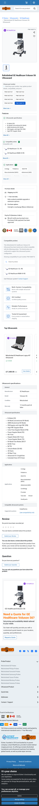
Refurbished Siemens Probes (10, 683)
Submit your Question (10, 565)
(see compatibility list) (27, 512)
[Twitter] (28, 651)
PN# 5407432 (20, 92)
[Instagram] (36, 651)
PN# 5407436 (8, 99)
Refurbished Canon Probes (10, 677)
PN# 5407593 (8, 103)
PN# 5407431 (8, 92)
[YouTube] (24, 651)
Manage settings (19, 799)
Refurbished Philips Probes (10, 668)
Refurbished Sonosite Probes (10, 671)
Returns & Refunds (19, 765)
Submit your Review (10, 536)
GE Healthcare (24, 18)
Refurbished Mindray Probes (10, 680)
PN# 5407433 (8, 95)
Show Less (6, 108)
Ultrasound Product (7, 687)
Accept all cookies (19, 803)
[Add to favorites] (34, 36)
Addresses (4, 697)
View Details (26, 371)
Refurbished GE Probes (8, 666)
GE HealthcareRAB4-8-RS (15, 153)
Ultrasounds (14, 18)
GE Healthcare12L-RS (14, 148)
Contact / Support (7, 702)
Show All (5, 135)
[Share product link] (34, 32)
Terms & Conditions (25, 761)
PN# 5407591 (20, 99)
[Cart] (26, 3)
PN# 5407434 (20, 95)
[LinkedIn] (32, 651)
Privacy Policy (11, 761)
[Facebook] (20, 651)
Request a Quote (10, 637)
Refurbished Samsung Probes (10, 674)
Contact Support (23, 279)
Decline (19, 796)
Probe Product (6, 661)
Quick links (4, 692)
